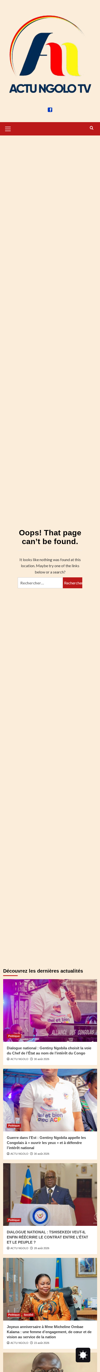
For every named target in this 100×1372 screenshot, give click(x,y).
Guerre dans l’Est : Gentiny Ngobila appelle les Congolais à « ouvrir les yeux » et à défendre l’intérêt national (46, 1143)
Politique (14, 1036)
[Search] (92, 128)
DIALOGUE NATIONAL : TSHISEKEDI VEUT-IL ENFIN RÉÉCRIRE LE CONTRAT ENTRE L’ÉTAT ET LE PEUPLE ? (47, 1237)
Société (28, 1314)
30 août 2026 (41, 1059)
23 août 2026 (41, 1342)
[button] (8, 128)
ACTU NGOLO (19, 1059)
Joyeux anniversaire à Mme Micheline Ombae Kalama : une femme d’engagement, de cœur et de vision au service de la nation (49, 1332)
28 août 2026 (41, 1248)
